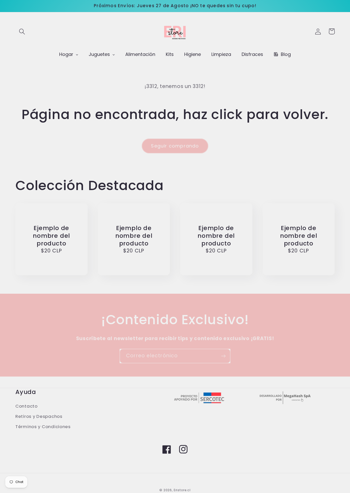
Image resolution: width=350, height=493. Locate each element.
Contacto (26, 406)
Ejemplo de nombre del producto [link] (51, 235)
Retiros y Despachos (39, 416)
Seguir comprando (175, 146)
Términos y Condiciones (43, 426)
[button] (22, 31)
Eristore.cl (182, 490)
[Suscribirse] (223, 356)
